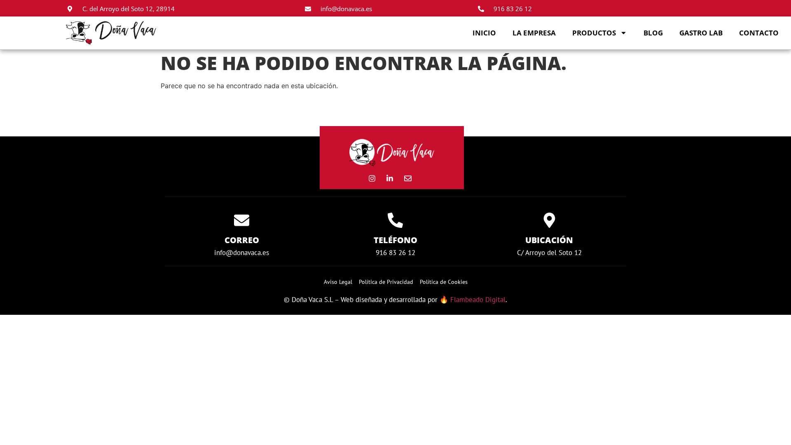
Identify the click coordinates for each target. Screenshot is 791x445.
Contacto (759, 32)
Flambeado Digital (477, 299)
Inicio (484, 32)
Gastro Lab (701, 32)
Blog (653, 32)
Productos (594, 32)
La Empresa (534, 32)
